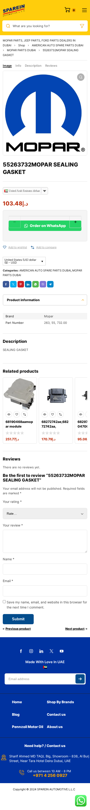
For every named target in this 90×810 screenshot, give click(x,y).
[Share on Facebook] (6, 284)
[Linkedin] (41, 651)
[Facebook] (21, 651)
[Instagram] (31, 651)
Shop (21, 45)
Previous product (18, 628)
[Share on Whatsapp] (35, 284)
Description (33, 65)
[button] (80, 77)
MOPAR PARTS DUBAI (21, 50)
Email (8, 581)
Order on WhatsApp (47, 225)
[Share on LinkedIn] (28, 284)
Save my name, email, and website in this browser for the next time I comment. (47, 604)
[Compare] (32, 247)
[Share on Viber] (43, 284)
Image (7, 65)
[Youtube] (61, 651)
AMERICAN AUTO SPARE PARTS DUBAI (57, 45)
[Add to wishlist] (4, 247)
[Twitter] (51, 651)
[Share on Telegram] (50, 284)
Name (8, 559)
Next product (74, 628)
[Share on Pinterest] (21, 284)
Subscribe (80, 679)
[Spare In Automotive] (13, 10)
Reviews (51, 65)
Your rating (12, 502)
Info (18, 65)
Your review (13, 525)
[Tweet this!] (13, 284)
